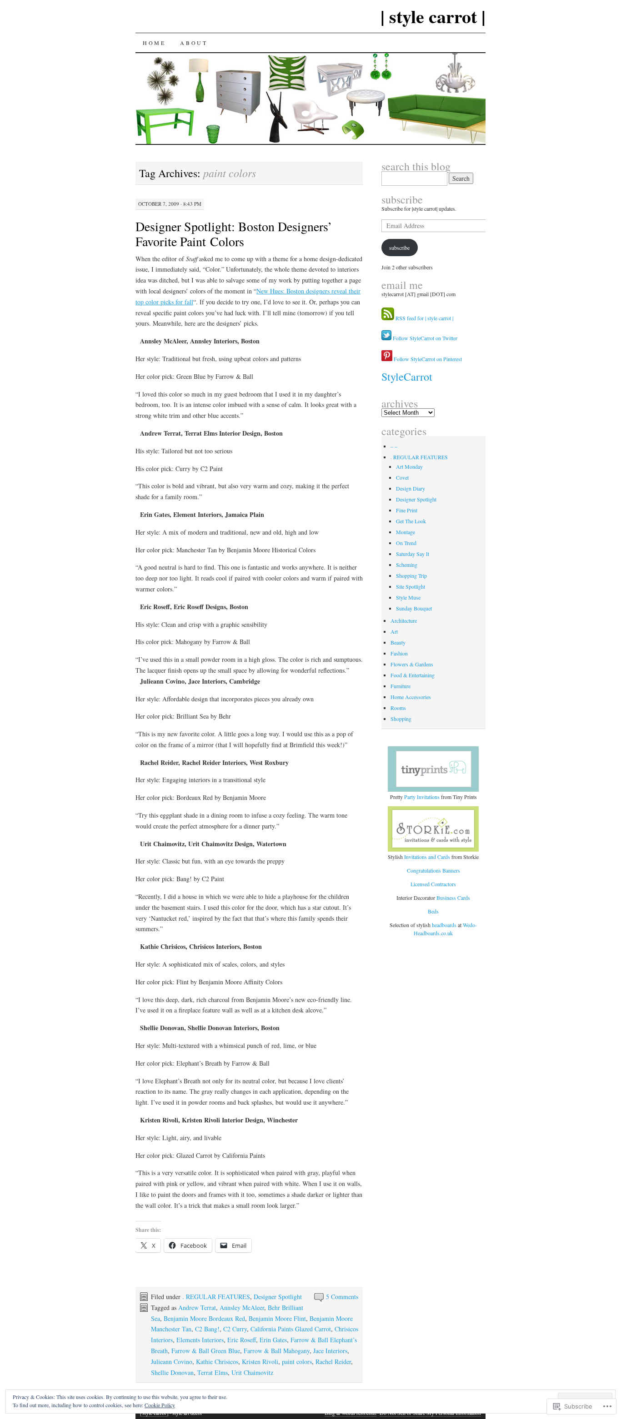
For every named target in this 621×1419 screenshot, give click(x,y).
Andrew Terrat (197, 1307)
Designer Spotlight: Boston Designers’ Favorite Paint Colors (233, 234)
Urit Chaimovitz (252, 1372)
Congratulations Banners (433, 870)
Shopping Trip (411, 575)
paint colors (297, 1361)
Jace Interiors (330, 1350)
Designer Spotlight (278, 1296)
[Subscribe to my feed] (387, 318)
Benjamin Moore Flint (277, 1318)
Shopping (401, 718)
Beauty (398, 642)
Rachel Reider (333, 1361)
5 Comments (342, 1296)
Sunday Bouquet (414, 608)
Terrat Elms (212, 1372)
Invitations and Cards (427, 856)
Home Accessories (411, 696)
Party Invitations (422, 796)
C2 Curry (235, 1329)
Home (154, 42)
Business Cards (453, 897)
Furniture (401, 686)
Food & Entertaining (413, 675)
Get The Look (411, 521)
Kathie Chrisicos (217, 1361)
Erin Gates (273, 1339)
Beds (433, 911)
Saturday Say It (412, 553)
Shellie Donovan (172, 1372)
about (193, 42)
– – (394, 446)
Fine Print (406, 510)
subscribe (402, 199)
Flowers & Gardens (412, 664)
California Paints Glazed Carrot (290, 1329)
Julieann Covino (171, 1361)
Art (394, 631)
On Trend (406, 542)
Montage (405, 532)
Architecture (404, 620)
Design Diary (410, 488)
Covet (402, 477)
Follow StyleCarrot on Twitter (424, 338)
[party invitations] (433, 769)
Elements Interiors (200, 1339)
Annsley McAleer (242, 1307)
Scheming (406, 564)
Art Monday (409, 466)
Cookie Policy (160, 1405)
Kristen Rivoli (260, 1361)
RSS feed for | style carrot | (424, 318)
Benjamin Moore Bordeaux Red (204, 1318)
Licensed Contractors (433, 884)
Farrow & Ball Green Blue (205, 1350)
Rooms (398, 707)
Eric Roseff (241, 1339)
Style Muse (408, 597)
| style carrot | (433, 16)
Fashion (399, 653)
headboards (445, 924)
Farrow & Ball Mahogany (277, 1350)
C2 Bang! (207, 1329)
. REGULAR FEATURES (216, 1296)
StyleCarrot (406, 376)
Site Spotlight (410, 586)
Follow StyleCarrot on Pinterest (427, 358)
